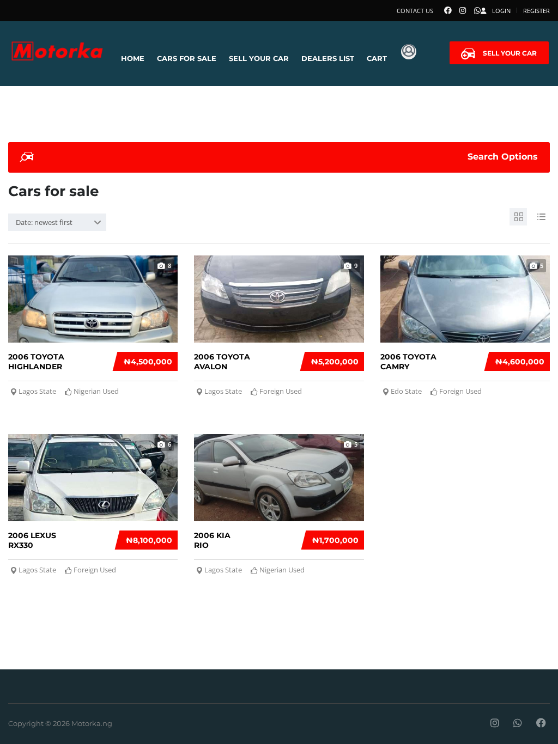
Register (536, 11)
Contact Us (415, 11)
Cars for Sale (186, 58)
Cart (377, 58)
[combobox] (57, 222)
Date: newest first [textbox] (44, 222)
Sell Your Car (259, 58)
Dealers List (327, 58)
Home (132, 58)
